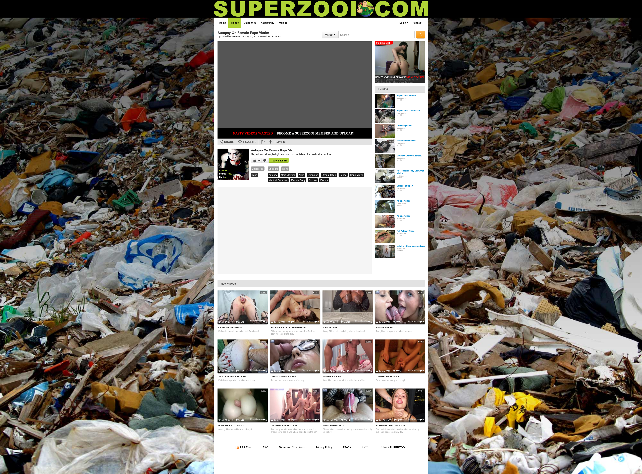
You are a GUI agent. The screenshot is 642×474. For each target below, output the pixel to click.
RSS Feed (245, 447)
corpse (313, 180)
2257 (365, 447)
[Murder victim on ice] (385, 146)
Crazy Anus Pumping (230, 327)
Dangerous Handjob (388, 376)
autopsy (273, 175)
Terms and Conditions (292, 447)
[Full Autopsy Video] (385, 236)
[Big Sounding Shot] (348, 405)
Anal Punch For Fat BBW (232, 376)
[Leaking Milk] (348, 307)
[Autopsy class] (385, 206)
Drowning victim (404, 125)
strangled (313, 175)
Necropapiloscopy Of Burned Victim (410, 172)
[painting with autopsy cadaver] (385, 251)
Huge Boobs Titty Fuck (231, 425)
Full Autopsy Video (405, 230)
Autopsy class (403, 200)
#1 (226, 177)
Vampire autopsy (405, 185)
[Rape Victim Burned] (385, 101)
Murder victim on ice (406, 140)
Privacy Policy (323, 447)
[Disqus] (294, 230)
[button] (263, 142)
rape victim (356, 175)
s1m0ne (236, 36)
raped (343, 175)
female (324, 180)
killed (301, 175)
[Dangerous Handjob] (400, 356)
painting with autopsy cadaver (411, 245)
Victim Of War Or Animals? (409, 155)
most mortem (288, 175)
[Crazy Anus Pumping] (243, 307)
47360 (229, 173)
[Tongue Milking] (400, 307)
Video (329, 34)
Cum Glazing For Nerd (283, 376)
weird (285, 168)
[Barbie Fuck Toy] (348, 356)
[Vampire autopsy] (385, 191)
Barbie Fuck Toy (332, 376)
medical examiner (278, 180)
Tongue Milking (384, 327)
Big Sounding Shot (333, 425)
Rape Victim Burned (406, 95)
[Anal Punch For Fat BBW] (243, 356)
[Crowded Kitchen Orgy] (295, 405)
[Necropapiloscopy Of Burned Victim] (385, 176)
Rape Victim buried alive (408, 110)
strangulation (329, 175)
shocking (273, 168)
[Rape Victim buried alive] (385, 116)
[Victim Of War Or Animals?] (385, 161)
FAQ (265, 447)
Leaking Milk (330, 327)
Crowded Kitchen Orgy (284, 425)
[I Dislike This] (265, 160)
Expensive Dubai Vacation (390, 425)
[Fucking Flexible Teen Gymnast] (295, 307)
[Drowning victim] (385, 131)
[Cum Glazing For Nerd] (295, 356)
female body (298, 180)
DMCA (347, 447)
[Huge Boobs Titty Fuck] (243, 405)
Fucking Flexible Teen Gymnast (288, 327)
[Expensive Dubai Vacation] (400, 405)
